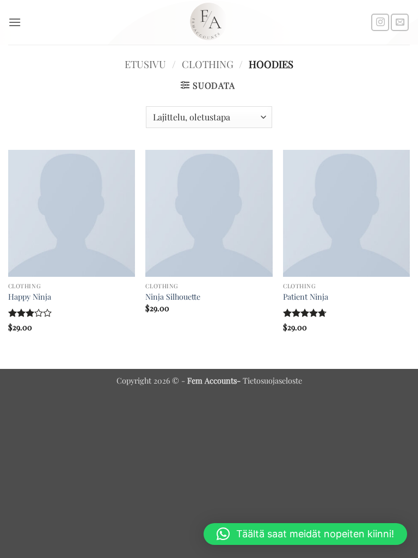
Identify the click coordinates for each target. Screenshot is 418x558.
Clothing (207, 64)
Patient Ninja (305, 297)
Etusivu (145, 64)
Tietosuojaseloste (272, 380)
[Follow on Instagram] (380, 23)
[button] (14, 22)
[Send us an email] (400, 23)
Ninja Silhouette (172, 297)
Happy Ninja (29, 297)
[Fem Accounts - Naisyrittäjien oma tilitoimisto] (209, 22)
